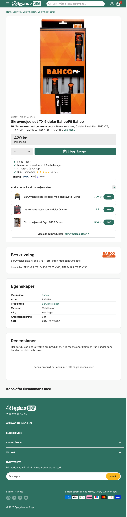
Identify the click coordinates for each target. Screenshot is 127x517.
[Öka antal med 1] (29, 151)
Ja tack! (113, 476)
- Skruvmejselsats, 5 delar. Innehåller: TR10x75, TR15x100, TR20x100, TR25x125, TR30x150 (60, 128)
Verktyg (17, 11)
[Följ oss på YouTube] (26, 497)
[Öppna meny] (7, 3)
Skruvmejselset (50, 303)
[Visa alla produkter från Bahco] (109, 255)
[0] (118, 4)
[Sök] (49, 3)
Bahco (14, 117)
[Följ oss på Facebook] (14, 497)
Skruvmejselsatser (47, 11)
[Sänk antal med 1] (14, 151)
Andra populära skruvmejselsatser (31, 187)
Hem (8, 11)
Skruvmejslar (29, 11)
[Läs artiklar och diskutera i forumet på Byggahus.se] (8, 497)
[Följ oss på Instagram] (20, 497)
